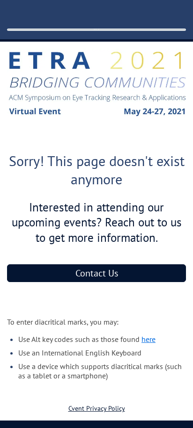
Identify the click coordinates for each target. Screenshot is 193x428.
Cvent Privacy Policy (96, 408)
